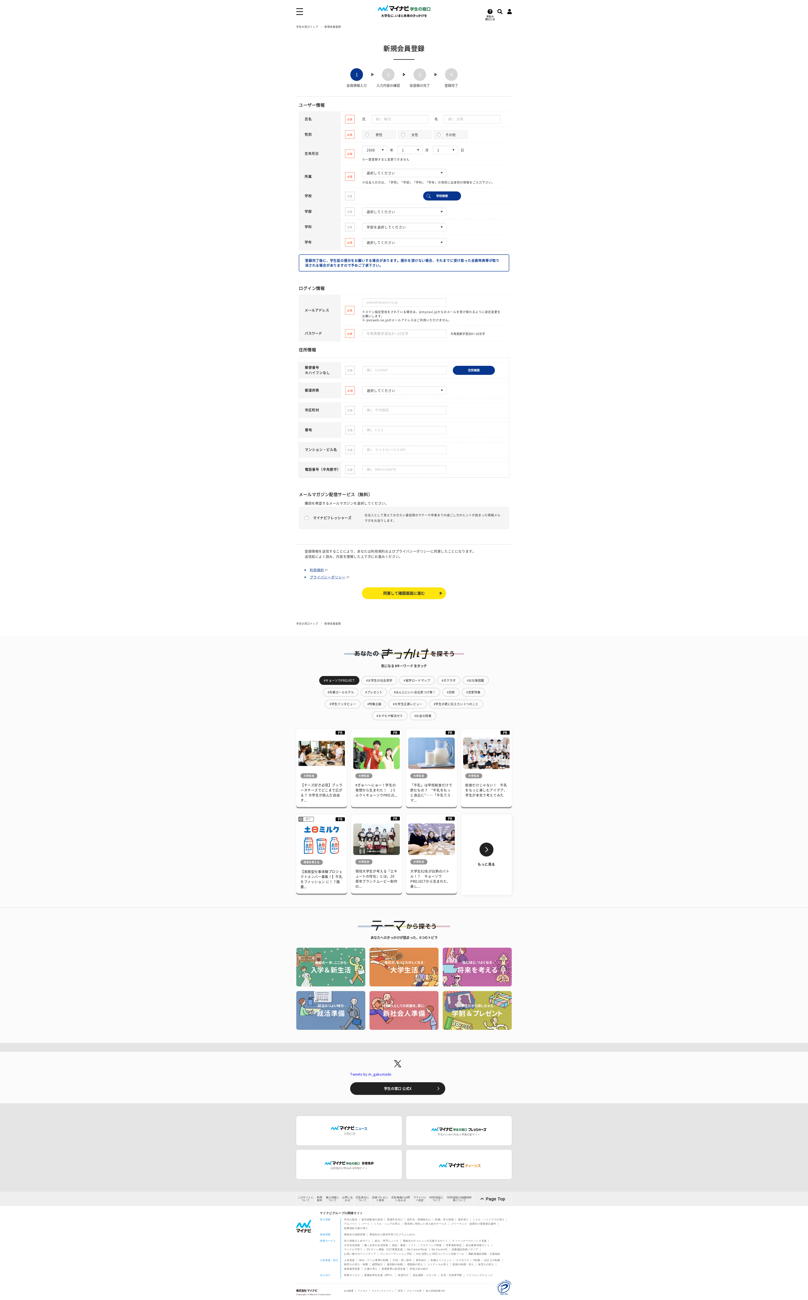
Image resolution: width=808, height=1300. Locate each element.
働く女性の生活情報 (376, 1245)
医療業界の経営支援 (393, 1268)
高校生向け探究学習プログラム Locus (392, 1234)
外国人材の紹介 (419, 1268)
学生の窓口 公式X (397, 1088)
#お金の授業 (423, 715)
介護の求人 (370, 1268)
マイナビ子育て (353, 1249)
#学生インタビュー (343, 704)
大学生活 (309, 776)
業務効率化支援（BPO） (379, 1275)
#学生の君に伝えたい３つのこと (456, 704)
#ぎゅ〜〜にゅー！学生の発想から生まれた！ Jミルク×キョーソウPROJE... (376, 790)
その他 (450, 134)
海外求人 (463, 1219)
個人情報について (332, 1199)
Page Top (495, 1198)
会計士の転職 (492, 1260)
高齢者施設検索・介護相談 (484, 1253)
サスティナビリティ (383, 1290)
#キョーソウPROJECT (339, 680)
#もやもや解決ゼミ (389, 715)
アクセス (362, 1290)
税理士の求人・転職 (356, 1264)
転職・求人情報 (444, 1219)
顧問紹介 (377, 1264)
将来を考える (312, 862)
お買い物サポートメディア (360, 1253)
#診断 (451, 692)
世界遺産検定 (454, 1245)
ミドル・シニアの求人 (387, 1223)
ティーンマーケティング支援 (469, 1240)
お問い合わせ (347, 1199)
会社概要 (349, 1290)
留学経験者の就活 (372, 1219)
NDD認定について (436, 1199)
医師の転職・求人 (463, 1264)
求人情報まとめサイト (357, 1240)
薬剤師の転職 (395, 1264)
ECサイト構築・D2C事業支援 (385, 1249)
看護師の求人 (415, 1264)
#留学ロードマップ (417, 680)
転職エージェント (441, 1260)
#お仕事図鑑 (475, 680)
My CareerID (440, 1249)
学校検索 (442, 195)
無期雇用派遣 (352, 1268)
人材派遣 (349, 1260)
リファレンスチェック (479, 1275)
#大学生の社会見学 (379, 680)
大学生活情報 (352, 1245)
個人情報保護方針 (435, 1290)
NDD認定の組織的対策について (459, 1199)
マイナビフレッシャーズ (332, 518)
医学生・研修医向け (419, 1219)
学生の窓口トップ (307, 26)
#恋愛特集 (473, 692)
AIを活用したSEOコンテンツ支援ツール (440, 1253)
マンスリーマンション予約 (396, 1253)
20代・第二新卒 (402, 1260)
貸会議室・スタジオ (425, 1275)
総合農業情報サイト (478, 1245)
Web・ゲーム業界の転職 (373, 1260)
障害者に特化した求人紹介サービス (425, 1223)
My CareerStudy (417, 1249)
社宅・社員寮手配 (451, 1275)
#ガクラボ (449, 680)
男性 (379, 134)
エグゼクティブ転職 (468, 1260)
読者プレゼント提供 (380, 1199)
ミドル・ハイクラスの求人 (489, 1219)
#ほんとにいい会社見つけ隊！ (415, 692)
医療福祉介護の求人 (356, 1228)
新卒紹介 (421, 1260)
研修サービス (352, 1275)
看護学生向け (395, 1219)
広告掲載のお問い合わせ (400, 1199)
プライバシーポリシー (328, 577)
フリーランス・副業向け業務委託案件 (473, 1223)
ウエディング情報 (431, 1245)
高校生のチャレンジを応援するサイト (425, 1240)
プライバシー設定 (419, 1199)
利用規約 (317, 570)
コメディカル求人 (437, 1264)
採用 (400, 1290)
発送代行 (403, 1275)
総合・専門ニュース (387, 1240)
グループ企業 (414, 1290)
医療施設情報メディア (465, 1249)
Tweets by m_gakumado (371, 1074)
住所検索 (474, 370)
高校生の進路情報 (354, 1234)
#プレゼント (374, 692)
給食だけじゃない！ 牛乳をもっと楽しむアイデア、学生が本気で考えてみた (486, 790)
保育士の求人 (486, 1264)
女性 (414, 134)
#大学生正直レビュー (407, 704)
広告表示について (362, 1199)
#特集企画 (374, 704)
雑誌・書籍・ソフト (404, 1245)
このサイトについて (306, 1199)
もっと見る (486, 864)
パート (365, 1223)
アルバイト (350, 1223)
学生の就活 (350, 1219)
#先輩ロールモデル (341, 692)
